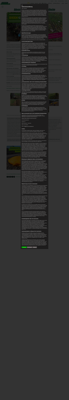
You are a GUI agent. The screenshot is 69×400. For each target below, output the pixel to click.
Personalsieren (30, 247)
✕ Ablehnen (34, 247)
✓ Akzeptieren (24, 247)
